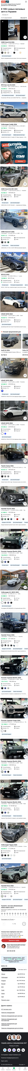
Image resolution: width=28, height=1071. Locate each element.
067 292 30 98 (11, 951)
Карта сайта (4, 1061)
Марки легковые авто (9, 969)
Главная (3, 1069)
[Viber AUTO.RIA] (14, 1050)
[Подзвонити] (23, 1050)
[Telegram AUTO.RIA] (5, 1050)
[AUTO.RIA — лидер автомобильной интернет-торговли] (5, 2)
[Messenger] (9, 1050)
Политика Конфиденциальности (9, 1058)
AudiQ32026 (5, 350)
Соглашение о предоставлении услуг (11, 1054)
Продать (14, 1069)
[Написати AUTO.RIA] (18, 1050)
